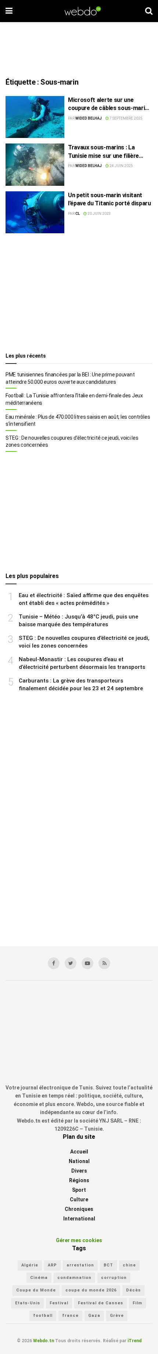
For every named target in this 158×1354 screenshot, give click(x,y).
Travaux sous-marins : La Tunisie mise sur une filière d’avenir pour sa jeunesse (103, 152)
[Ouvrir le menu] (9, 11)
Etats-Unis (27, 1303)
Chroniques (79, 1209)
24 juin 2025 (121, 166)
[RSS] (104, 963)
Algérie (29, 1265)
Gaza (94, 1315)
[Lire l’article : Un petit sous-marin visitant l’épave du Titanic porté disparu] (35, 212)
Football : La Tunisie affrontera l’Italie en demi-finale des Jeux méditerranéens (74, 399)
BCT (108, 1265)
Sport (79, 1190)
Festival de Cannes (100, 1303)
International (79, 1219)
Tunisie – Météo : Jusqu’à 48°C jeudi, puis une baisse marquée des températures (78, 620)
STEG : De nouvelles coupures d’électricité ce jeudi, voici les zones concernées (72, 441)
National (79, 1161)
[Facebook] (54, 963)
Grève (117, 1315)
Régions (79, 1180)
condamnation (74, 1277)
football (43, 1315)
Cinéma (39, 1277)
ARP (52, 1265)
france (70, 1315)
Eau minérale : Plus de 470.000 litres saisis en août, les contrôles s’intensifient (78, 420)
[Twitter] (70, 963)
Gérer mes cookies (79, 1240)
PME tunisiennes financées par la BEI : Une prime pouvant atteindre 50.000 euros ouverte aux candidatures (70, 378)
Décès (133, 1290)
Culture (79, 1199)
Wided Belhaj (88, 118)
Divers (79, 1171)
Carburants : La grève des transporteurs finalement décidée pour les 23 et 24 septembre (81, 684)
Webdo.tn (43, 1340)
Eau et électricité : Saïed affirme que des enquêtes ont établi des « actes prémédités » (83, 599)
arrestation (80, 1265)
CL (77, 214)
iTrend (134, 1340)
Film (137, 1303)
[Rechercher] (148, 11)
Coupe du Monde (36, 1290)
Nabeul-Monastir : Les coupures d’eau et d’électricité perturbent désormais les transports (82, 663)
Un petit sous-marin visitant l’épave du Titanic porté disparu (109, 199)
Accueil (79, 1152)
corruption (114, 1277)
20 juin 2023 (99, 214)
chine (129, 1265)
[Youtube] (87, 963)
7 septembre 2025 (126, 118)
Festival (59, 1303)
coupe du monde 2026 (90, 1290)
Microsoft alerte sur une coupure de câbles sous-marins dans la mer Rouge (109, 104)
